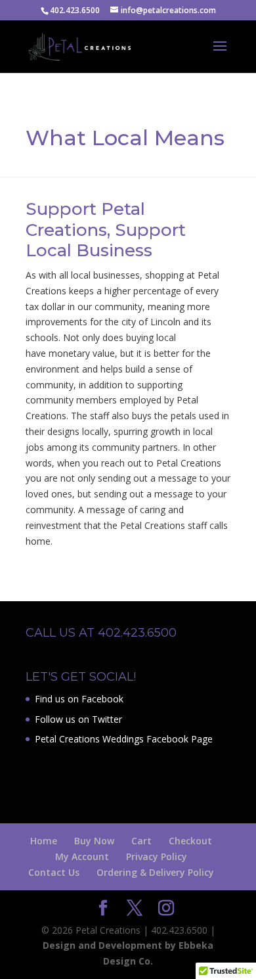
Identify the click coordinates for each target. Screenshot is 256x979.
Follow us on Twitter (78, 719)
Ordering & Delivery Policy (155, 872)
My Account (82, 856)
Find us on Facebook (79, 699)
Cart (141, 840)
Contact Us (53, 872)
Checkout (190, 840)
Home (43, 840)
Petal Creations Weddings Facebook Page (124, 739)
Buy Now (94, 840)
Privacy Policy (156, 856)
